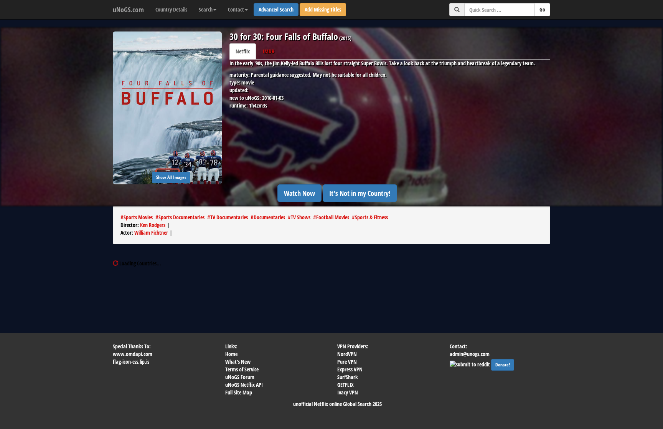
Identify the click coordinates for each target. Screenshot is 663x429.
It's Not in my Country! (360, 193)
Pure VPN (347, 361)
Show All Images (171, 177)
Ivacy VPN (347, 392)
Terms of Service (242, 369)
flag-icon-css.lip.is (131, 361)
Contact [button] (236, 9)
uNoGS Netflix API (244, 384)
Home (231, 354)
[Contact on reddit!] (470, 363)
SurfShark (347, 377)
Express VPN (350, 369)
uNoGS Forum (239, 377)
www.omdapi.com (132, 354)
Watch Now (299, 193)
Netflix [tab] (243, 51)
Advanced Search (276, 9)
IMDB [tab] (268, 51)
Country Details (171, 9)
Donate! (502, 364)
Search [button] (206, 9)
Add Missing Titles (323, 9)
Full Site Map (238, 392)
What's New (238, 361)
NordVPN (347, 354)
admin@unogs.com (470, 354)
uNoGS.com (128, 9)
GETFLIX (345, 384)
